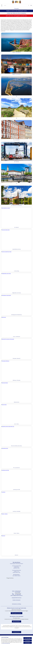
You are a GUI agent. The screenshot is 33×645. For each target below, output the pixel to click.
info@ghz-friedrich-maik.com (17, 595)
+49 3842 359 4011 (18, 591)
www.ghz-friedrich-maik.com (16, 597)
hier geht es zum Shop (17, 613)
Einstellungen (27, 640)
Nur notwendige (27, 638)
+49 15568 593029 (18, 594)
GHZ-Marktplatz (17, 621)
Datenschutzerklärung (6, 643)
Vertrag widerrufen (16, 632)
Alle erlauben (27, 642)
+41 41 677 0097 (17, 592)
